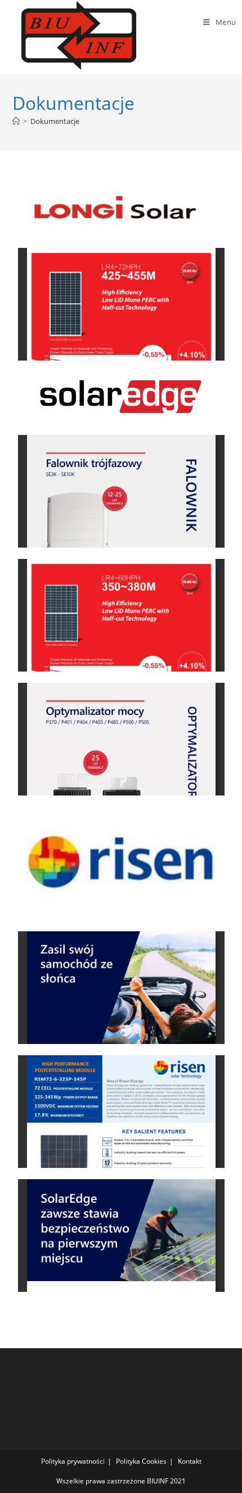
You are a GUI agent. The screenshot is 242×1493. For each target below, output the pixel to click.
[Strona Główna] (16, 121)
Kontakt (189, 1461)
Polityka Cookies (141, 1461)
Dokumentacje (54, 121)
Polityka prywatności (73, 1461)
